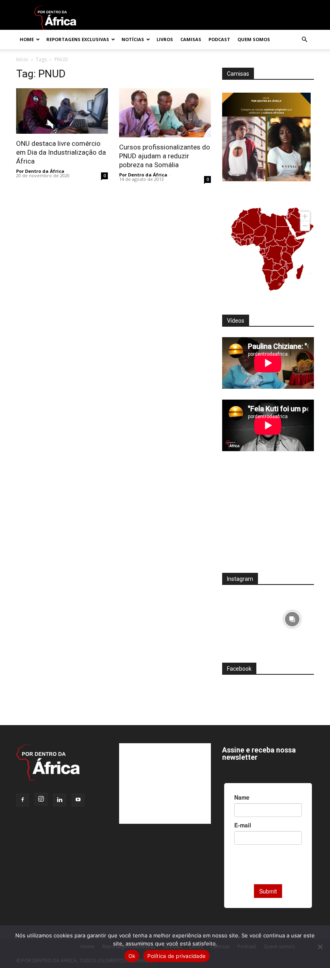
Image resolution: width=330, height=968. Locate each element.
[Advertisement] (268, 517)
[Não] (320, 947)
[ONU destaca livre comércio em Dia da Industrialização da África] (62, 111)
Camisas (190, 39)
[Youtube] (78, 800)
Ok (132, 956)
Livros (165, 39)
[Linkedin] (59, 800)
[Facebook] (22, 800)
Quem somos (253, 39)
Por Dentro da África (40, 171)
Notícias (133, 39)
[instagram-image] (244, 617)
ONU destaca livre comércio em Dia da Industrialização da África (61, 152)
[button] (304, 40)
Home (27, 39)
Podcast (219, 39)
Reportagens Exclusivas (77, 39)
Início (22, 59)
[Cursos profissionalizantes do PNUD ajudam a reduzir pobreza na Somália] (165, 112)
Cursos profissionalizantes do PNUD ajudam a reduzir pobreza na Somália (164, 156)
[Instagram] (41, 799)
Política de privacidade (176, 956)
